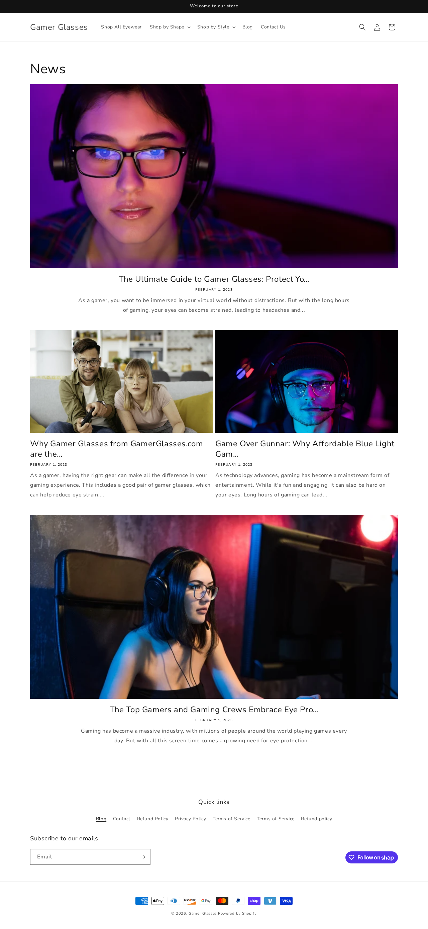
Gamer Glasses (203, 913)
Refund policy (316, 819)
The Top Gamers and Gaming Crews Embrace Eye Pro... (214, 710)
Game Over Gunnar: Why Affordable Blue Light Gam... (305, 449)
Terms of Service (231, 819)
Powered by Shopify (237, 913)
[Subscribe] (142, 857)
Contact (121, 819)
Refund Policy (153, 819)
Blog (101, 819)
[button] (169, 27)
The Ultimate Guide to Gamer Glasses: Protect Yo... (214, 279)
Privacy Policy (190, 819)
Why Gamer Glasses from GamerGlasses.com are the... (116, 449)
